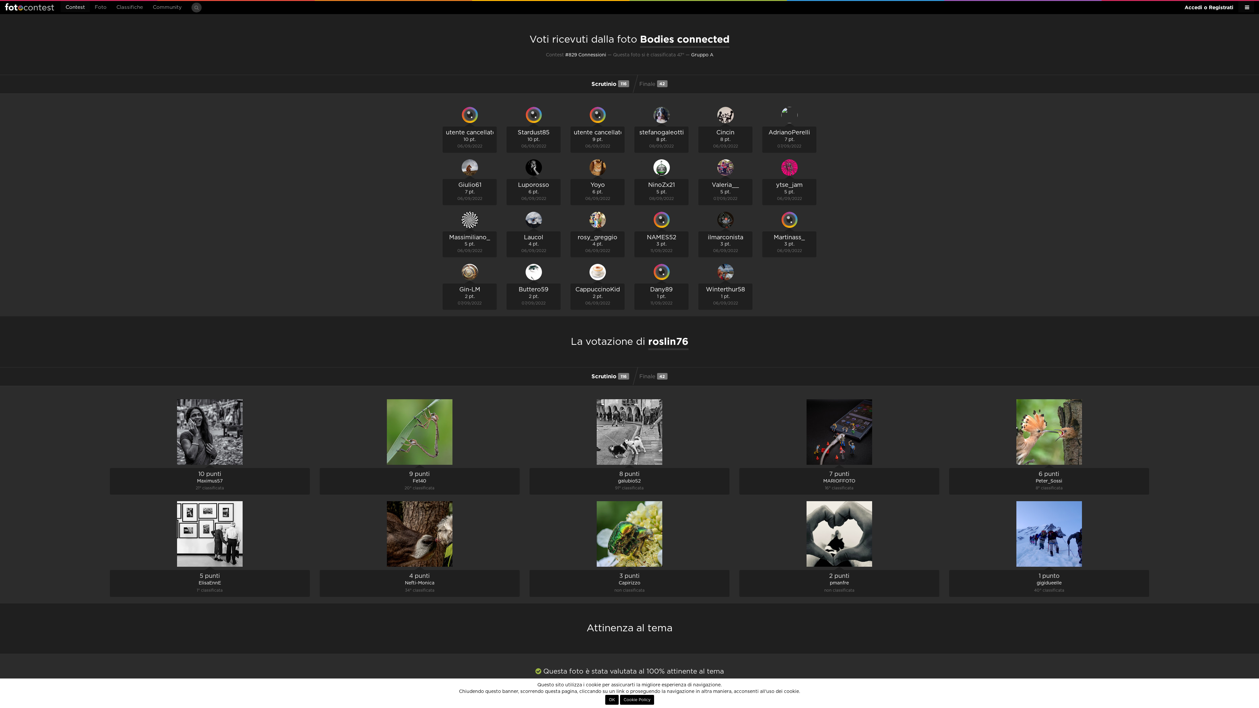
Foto (101, 7)
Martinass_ (789, 238)
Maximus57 (210, 481)
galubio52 (629, 481)
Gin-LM (469, 290)
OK (612, 700)
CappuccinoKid (597, 290)
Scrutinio (609, 84)
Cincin (725, 133)
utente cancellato (471, 133)
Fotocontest (29, 7)
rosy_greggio (597, 238)
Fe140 (419, 481)
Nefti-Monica (419, 583)
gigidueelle (1049, 583)
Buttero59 (534, 290)
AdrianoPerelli (789, 133)
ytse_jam (789, 185)
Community (167, 7)
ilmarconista (725, 238)
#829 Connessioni (585, 55)
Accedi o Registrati (1209, 7)
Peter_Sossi (1049, 481)
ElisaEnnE (210, 583)
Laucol (533, 238)
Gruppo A (702, 55)
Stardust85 (534, 133)
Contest (75, 7)
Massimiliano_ (469, 238)
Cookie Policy (637, 700)
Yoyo (597, 185)
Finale (652, 84)
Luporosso (533, 185)
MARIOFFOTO (839, 481)
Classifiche (129, 7)
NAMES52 (661, 238)
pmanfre (839, 583)
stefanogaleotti (661, 133)
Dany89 (661, 290)
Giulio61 (469, 185)
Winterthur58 (725, 290)
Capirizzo (629, 583)
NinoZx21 (661, 185)
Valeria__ (725, 185)
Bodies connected (684, 39)
